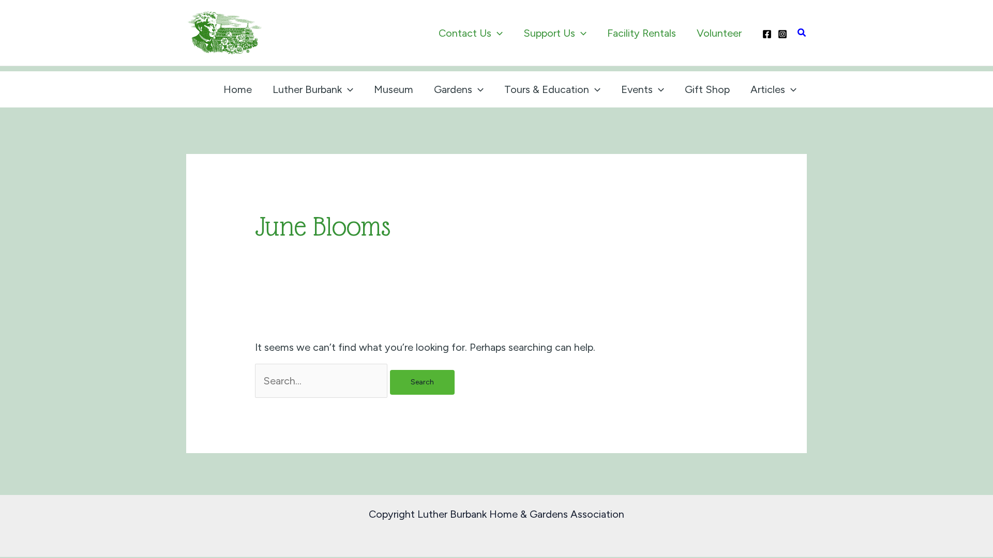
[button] (497, 33)
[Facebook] (767, 34)
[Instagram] (782, 34)
